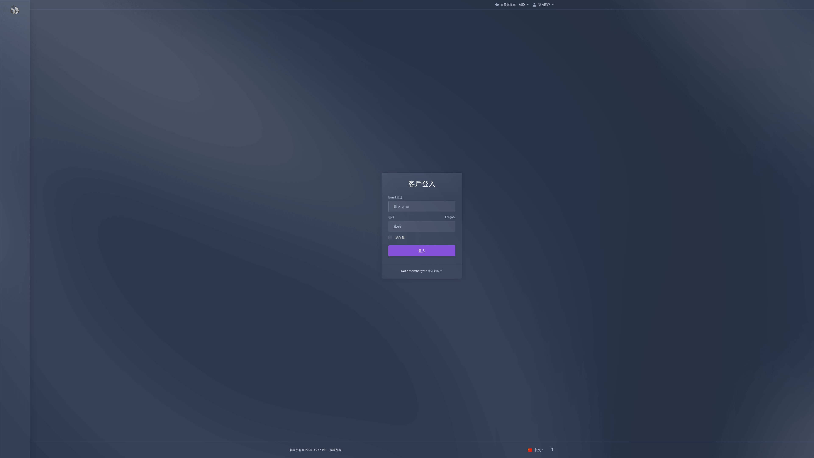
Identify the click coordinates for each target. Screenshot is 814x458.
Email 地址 (395, 197)
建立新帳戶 (435, 271)
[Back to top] (552, 448)
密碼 (391, 217)
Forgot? (450, 217)
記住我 (400, 237)
